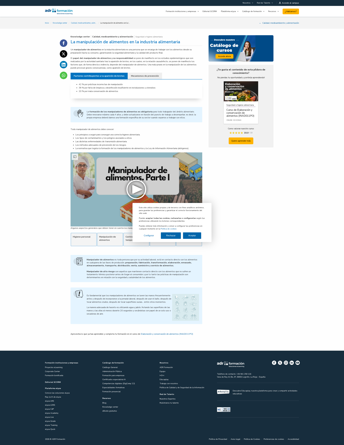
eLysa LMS (49, 401)
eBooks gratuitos (109, 411)
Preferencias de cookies (274, 439)
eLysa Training (51, 425)
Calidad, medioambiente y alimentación (83, 23)
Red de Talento (263, 3)
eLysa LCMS (50, 405)
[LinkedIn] (292, 363)
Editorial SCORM (210, 11)
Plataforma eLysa (228, 11)
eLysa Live (49, 417)
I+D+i (162, 375)
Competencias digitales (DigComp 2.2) (118, 383)
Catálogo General (110, 367)
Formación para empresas (113, 375)
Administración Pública (112, 371)
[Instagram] (286, 363)
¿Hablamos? (291, 11)
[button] (136, 189)
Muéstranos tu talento (169, 403)
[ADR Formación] (64, 11)
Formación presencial (111, 391)
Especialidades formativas (113, 387)
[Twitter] (280, 363)
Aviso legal (235, 439)
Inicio (47, 23)
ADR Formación (166, 367)
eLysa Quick (50, 429)
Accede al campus (290, 2)
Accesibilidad (293, 439)
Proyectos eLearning (53, 367)
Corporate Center (52, 371)
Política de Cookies (252, 439)
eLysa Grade (50, 421)
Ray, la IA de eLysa (53, 397)
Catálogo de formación (252, 11)
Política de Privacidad (218, 439)
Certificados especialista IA (114, 379)
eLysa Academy (51, 413)
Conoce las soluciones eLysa (57, 393)
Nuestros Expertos (167, 399)
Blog (104, 403)
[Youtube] (297, 363)
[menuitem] (248, 3)
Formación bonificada (54, 375)
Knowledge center (60, 23)
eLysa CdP (49, 409)
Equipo (162, 371)
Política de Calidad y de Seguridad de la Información (182, 387)
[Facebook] (274, 363)
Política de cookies (169, 229)
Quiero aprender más (241, 140)
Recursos (272, 11)
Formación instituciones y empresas (181, 11)
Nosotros (246, 3)
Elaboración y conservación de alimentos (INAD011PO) (167, 334)
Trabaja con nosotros (169, 383)
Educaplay (164, 379)
